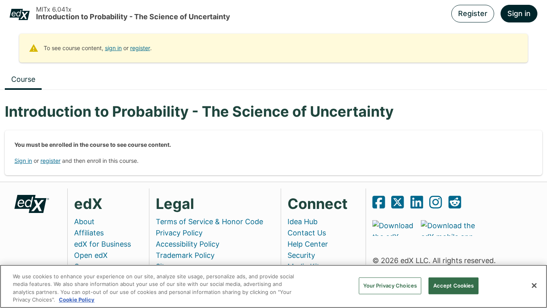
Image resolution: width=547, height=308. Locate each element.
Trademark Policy (185, 255)
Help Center (308, 244)
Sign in (519, 13)
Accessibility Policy (187, 244)
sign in (113, 48)
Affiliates (89, 233)
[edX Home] (32, 203)
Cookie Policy (77, 299)
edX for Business (102, 244)
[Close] (534, 285)
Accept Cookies (453, 285)
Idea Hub (303, 221)
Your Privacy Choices (390, 285)
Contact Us (307, 233)
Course (23, 79)
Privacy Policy (179, 233)
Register (472, 13)
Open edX (91, 255)
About (84, 221)
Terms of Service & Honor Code (209, 221)
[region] (273, 286)
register (140, 48)
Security (301, 255)
